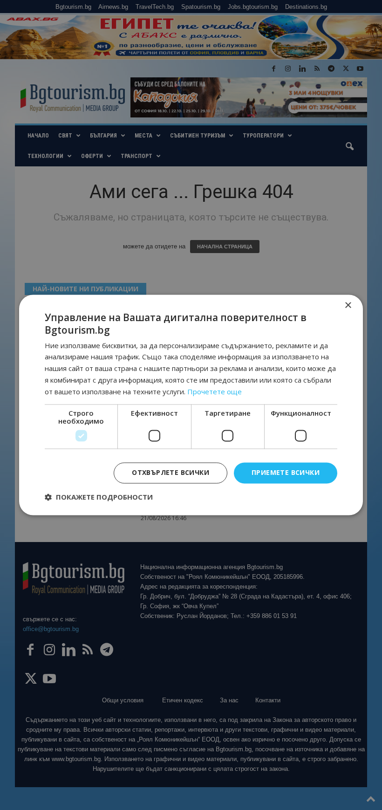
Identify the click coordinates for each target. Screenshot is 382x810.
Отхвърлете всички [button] (170, 472)
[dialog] (191, 405)
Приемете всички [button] (286, 472)
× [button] (347, 305)
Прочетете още (214, 391)
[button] (99, 497)
